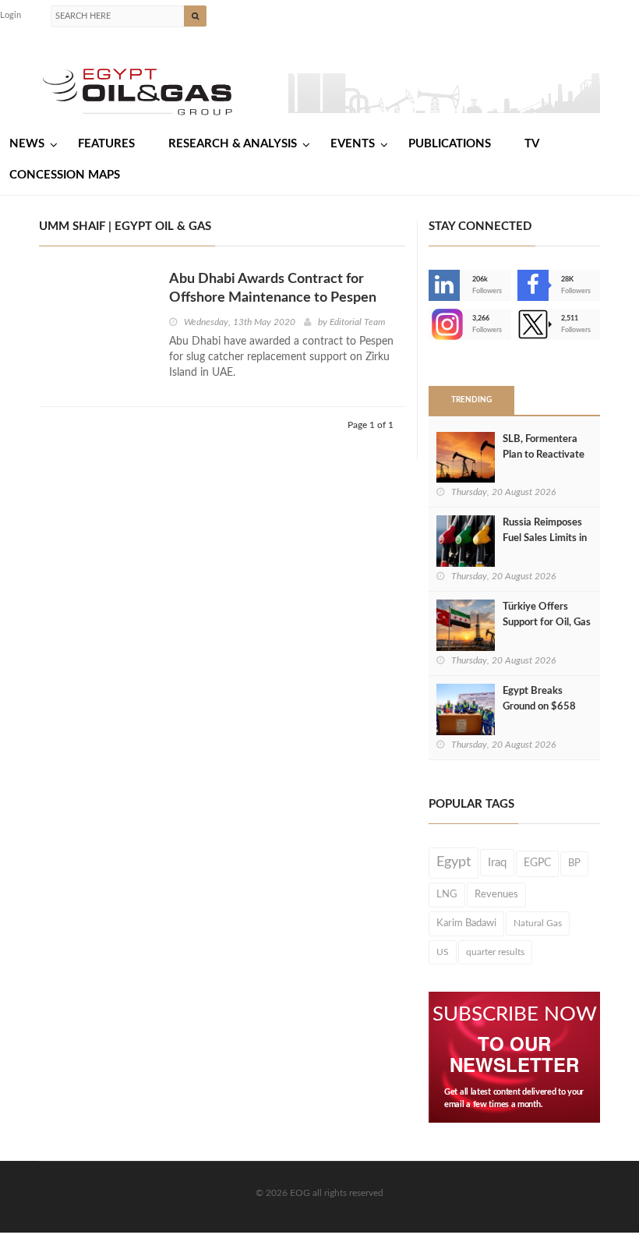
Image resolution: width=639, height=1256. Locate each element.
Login (10, 15)
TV (531, 144)
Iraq (497, 863)
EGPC (537, 863)
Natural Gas (538, 923)
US (442, 952)
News (26, 144)
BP (574, 863)
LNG (446, 894)
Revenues (496, 894)
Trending (471, 400)
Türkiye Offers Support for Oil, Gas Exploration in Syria (547, 622)
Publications (449, 144)
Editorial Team (357, 322)
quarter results (495, 952)
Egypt (453, 862)
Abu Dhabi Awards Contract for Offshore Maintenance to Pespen (272, 288)
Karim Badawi (466, 923)
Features (106, 144)
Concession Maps (64, 175)
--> (430, 324)
